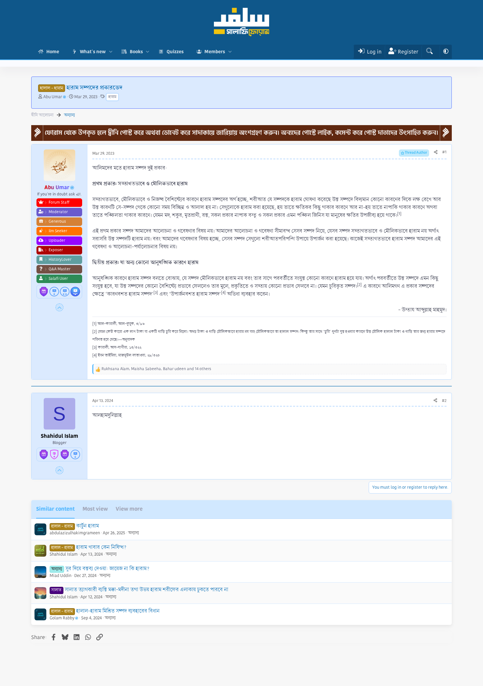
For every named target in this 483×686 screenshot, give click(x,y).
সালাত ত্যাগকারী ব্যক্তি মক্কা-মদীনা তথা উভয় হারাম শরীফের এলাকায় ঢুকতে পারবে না (146, 589)
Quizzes (175, 51)
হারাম (112, 97)
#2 (444, 401)
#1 (444, 152)
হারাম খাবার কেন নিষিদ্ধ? (101, 547)
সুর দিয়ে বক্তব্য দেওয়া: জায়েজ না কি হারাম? (107, 568)
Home (52, 51)
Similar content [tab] (55, 509)
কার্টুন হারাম (87, 526)
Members (214, 51)
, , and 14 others (156, 369)
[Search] (429, 52)
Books (136, 51)
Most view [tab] (95, 509)
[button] (110, 51)
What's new (93, 51)
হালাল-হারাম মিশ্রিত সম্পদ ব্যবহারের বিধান (118, 611)
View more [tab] (129, 509)
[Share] (435, 152)
